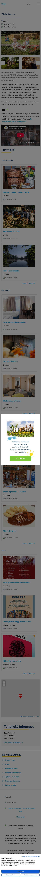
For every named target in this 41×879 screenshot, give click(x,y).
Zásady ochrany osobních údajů (30, 856)
